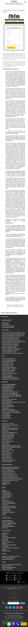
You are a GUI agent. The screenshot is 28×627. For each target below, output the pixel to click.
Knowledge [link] (9, 588)
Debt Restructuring (6, 483)
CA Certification (5, 546)
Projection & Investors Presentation (9, 373)
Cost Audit (4, 549)
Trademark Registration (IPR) (8, 386)
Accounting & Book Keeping (8, 327)
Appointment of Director (7, 453)
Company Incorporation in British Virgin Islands (12, 353)
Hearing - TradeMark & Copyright (9, 523)
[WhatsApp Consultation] (9, 624)
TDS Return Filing (6, 491)
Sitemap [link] (19, 588)
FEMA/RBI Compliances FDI (8, 436)
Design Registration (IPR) (7, 390)
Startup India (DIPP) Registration (9, 360)
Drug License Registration (7, 405)
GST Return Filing (6, 509)
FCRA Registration (6, 413)
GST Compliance (5, 324)
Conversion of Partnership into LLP (9, 476)
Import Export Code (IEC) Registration (10, 391)
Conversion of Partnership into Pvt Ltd (10, 477)
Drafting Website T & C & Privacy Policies (11, 379)
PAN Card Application (6, 418)
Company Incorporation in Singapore (10, 344)
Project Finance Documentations (9, 567)
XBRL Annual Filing (6, 442)
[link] (14, 588)
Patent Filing (4, 527)
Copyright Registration (7, 524)
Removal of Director (6, 454)
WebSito (21, 618)
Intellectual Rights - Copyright (8, 370)
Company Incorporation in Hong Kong (10, 345)
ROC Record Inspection (7, 461)
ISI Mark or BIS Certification (8, 406)
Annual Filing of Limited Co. (8, 441)
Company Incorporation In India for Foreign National (13, 341)
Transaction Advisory (6, 494)
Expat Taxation (5, 504)
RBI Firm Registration (6, 415)
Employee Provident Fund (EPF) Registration (11, 394)
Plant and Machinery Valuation (8, 557)
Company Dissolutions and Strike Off (10, 468)
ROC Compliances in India (7, 366)
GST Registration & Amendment (9, 507)
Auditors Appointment (7, 455)
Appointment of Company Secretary (10, 429)
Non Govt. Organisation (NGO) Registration (11, 412)
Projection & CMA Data (7, 566)
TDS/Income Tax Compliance (8, 325)
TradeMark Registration (7, 520)
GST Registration (5, 408)
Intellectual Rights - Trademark (8, 368)
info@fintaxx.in (18, 613)
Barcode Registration (6, 403)
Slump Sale (4, 484)
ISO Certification (5, 397)
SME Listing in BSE (6, 481)
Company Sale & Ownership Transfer (10, 480)
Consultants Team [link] (12, 587)
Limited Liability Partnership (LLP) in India (11, 337)
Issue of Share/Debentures (8, 470)
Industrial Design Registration (8, 526)
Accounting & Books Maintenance (9, 367)
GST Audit (4, 513)
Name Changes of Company (8, 423)
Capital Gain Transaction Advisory (9, 506)
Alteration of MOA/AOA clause (8, 460)
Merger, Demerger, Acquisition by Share (10, 467)
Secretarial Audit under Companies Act (10, 547)
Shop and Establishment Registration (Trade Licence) (13, 402)
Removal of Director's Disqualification (10, 425)
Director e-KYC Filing (6, 457)
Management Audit (6, 550)
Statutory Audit (5, 533)
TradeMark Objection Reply (8, 522)
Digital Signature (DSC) (7, 400)
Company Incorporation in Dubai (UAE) (10, 343)
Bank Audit (4, 543)
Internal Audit (5, 536)
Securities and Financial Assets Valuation (11, 556)
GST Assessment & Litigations (8, 512)
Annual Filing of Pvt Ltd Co (7, 438)
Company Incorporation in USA (8, 351)
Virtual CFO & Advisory (7, 374)
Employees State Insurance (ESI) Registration (11, 396)
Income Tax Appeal (6, 497)
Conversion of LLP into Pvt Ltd (8, 471)
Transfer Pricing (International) (8, 503)
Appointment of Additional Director (9, 432)
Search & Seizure (5, 500)
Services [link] (18, 587)
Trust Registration (6, 416)
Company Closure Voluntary (8, 435)
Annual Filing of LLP (6, 439)
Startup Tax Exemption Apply (8, 361)
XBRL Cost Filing (5, 444)
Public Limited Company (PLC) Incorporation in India (13, 334)
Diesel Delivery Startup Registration (9, 377)
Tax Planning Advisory (6, 493)
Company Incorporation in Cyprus (9, 347)
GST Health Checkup (6, 510)
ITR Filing (4, 490)
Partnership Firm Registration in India (10, 338)
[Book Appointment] (13, 623)
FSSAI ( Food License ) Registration (9, 399)
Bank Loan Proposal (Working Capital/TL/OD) (11, 564)
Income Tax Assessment (7, 496)
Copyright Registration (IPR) (8, 387)
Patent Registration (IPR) (7, 389)
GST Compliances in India (7, 363)
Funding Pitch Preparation (7, 371)
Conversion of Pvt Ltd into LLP (8, 473)
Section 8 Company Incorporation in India (11, 340)
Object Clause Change (7, 448)
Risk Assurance (5, 540)
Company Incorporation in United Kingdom (11, 348)
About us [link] (5, 587)
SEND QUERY (23, 624)
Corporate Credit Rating (7, 569)
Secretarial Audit (5, 426)
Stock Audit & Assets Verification (9, 537)
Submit (11, 47)
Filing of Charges (5, 451)
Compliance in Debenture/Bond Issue (10, 428)
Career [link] (22, 587)
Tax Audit (4, 499)
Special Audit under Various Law (9, 545)
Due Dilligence (5, 431)
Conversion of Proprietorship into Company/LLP (12, 478)
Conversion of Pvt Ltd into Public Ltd (10, 474)
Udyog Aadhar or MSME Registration (10, 393)
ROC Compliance (5, 322)
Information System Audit (7, 542)
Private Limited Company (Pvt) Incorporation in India (13, 332)
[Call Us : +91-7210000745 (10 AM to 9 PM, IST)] (18, 624)
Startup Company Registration (8, 358)
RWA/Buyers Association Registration (10, 410)
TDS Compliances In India (7, 364)
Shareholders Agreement (7, 376)
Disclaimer (4, 623)
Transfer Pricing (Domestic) (8, 501)
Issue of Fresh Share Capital (8, 450)
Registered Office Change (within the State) (11, 447)
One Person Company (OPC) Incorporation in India (13, 335)
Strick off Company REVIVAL (8, 434)
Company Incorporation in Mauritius (10, 350)
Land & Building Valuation (7, 559)
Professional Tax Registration (8, 409)
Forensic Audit (5, 539)
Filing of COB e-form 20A (7, 458)
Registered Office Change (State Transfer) (11, 445)
